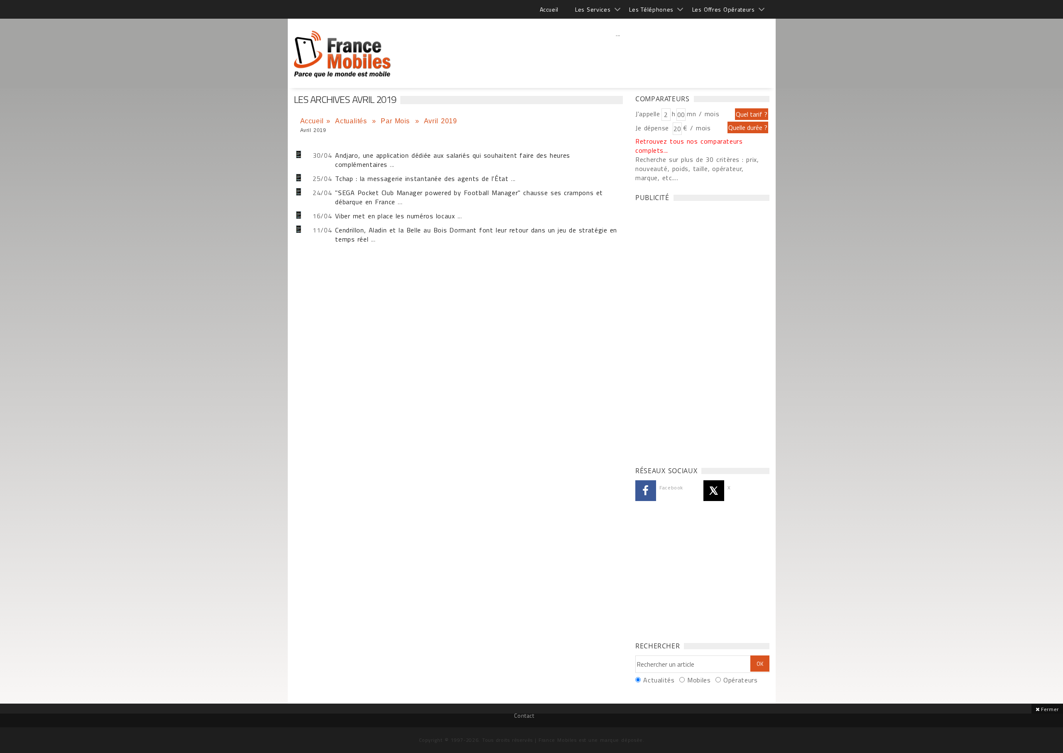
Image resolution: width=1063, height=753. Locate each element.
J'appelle (647, 113)
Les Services (592, 9)
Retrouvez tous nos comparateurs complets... (689, 145)
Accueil (549, 9)
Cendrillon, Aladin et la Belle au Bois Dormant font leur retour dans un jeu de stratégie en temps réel (476, 234)
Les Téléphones (651, 9)
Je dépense (653, 127)
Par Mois (396, 121)
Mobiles (698, 680)
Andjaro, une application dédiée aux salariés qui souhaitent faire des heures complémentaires (452, 159)
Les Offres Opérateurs (723, 9)
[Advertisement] (618, 52)
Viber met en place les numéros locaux (395, 216)
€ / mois (696, 127)
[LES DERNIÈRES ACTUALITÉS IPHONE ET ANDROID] (343, 50)
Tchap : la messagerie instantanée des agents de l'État (421, 178)
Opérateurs (740, 680)
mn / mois (703, 113)
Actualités (352, 121)
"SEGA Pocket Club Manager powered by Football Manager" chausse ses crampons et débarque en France (469, 197)
